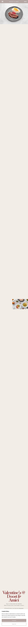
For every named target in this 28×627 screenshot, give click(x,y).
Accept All (14, 620)
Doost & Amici (14, 1)
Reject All (14, 624)
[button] (2, 1)
